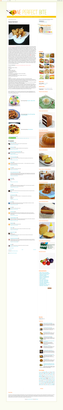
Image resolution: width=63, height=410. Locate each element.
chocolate (40, 374)
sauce (48, 381)
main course (43, 378)
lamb (47, 377)
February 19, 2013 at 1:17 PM (14, 199)
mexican (54, 378)
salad (50, 380)
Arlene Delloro (12, 211)
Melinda (11, 178)
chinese (52, 373)
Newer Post (10, 249)
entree (49, 376)
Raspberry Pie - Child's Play (46, 345)
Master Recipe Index (13, 16)
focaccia (53, 376)
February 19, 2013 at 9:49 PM (14, 229)
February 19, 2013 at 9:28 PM (14, 225)
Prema (11, 167)
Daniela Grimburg (12, 232)
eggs (46, 376)
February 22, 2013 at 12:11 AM (14, 246)
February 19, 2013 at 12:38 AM (14, 144)
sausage (52, 381)
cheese (42, 373)
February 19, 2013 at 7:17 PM (14, 220)
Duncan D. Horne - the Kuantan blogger (15, 151)
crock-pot (45, 375)
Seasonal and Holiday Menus (28, 16)
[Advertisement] (31, 5)
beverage (40, 372)
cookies (40, 375)
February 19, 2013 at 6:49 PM (14, 215)
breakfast (44, 372)
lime (54, 377)
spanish (52, 383)
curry (48, 375)
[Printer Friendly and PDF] (12, 138)
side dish (50, 382)
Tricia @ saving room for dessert (14, 172)
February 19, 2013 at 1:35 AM (14, 149)
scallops (43, 382)
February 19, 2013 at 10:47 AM (14, 187)
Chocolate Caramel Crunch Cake (47, 327)
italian (44, 377)
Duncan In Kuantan (12, 153)
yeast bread (51, 384)
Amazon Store (36, 16)
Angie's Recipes (12, 142)
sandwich (45, 381)
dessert (40, 376)
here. (48, 30)
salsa (41, 381)
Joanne (11, 189)
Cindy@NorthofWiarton (13, 217)
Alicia (11, 244)
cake (49, 372)
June (11, 184)
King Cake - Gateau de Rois (31, 100)
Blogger (37, 399)
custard (52, 375)
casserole (53, 372)
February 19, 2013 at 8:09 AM (14, 169)
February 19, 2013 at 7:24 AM (14, 165)
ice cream (40, 377)
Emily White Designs (30, 399)
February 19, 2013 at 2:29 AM (14, 154)
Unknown (11, 162)
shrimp (46, 382)
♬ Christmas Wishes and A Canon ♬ (48, 350)
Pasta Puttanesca (30, 129)
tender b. (11, 227)
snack (44, 383)
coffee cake (46, 374)
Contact (40, 16)
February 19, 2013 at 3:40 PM (14, 209)
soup (48, 383)
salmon (54, 380)
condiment (51, 374)
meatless (50, 378)
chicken (47, 373)
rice (46, 380)
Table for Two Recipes (20, 16)
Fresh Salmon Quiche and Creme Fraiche (48, 354)
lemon (51, 377)
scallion (40, 382)
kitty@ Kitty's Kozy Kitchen (14, 238)
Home (8, 16)
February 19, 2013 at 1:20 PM (14, 204)
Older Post (34, 249)
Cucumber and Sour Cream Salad (47, 336)
